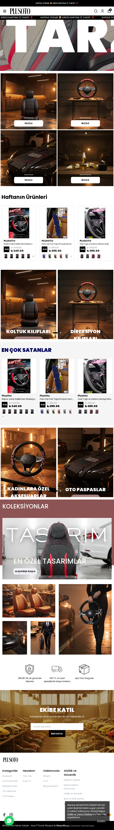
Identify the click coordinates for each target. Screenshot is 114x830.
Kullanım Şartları (72, 780)
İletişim (47, 775)
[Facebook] (4, 814)
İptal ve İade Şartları (74, 798)
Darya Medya (63, 825)
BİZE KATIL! (57, 733)
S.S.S (45, 781)
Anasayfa (7, 775)
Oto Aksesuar (9, 791)
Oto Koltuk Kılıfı (10, 781)
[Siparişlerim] (102, 11)
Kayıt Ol (27, 781)
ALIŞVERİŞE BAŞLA (25, 571)
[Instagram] (11, 814)
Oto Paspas (8, 796)
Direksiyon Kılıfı (9, 786)
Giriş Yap (27, 775)
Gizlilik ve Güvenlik (73, 793)
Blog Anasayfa (50, 786)
